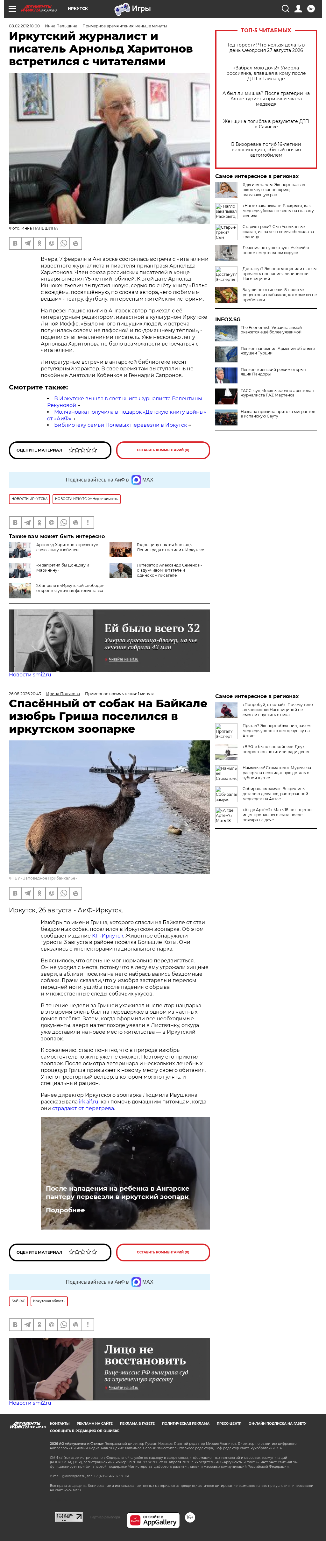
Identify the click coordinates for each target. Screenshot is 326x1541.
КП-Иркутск (107, 936)
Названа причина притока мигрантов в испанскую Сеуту (278, 414)
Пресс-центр (229, 1424)
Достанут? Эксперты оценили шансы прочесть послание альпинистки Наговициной (279, 273)
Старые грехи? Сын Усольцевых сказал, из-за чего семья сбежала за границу (278, 231)
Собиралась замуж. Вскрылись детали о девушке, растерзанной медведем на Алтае (275, 793)
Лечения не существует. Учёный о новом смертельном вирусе (276, 250)
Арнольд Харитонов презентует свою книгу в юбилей (68, 547)
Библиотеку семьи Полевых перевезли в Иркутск (120, 425)
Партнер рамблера (105, 1517)
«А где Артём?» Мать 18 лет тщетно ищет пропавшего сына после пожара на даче (277, 814)
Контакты (59, 1424)
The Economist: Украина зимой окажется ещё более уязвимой (271, 329)
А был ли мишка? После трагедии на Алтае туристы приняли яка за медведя (266, 99)
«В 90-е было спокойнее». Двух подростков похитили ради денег (276, 749)
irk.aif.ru (88, 1102)
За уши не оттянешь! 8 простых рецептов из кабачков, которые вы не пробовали (280, 294)
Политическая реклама (185, 1424)
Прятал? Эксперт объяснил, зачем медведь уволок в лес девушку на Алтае (276, 730)
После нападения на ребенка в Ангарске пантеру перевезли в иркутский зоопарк (117, 1193)
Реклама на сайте (95, 1424)
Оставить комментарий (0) (163, 450)
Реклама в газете (137, 1424)
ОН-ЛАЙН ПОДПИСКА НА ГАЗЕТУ (277, 1424)
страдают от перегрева (83, 1108)
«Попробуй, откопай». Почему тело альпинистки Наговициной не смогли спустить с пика (278, 709)
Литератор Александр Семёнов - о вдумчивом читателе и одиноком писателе (169, 570)
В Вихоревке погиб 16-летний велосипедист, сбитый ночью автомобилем (266, 150)
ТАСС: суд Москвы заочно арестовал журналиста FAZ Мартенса (277, 393)
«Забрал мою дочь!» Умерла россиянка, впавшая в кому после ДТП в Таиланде (266, 73)
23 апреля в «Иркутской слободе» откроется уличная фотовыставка (70, 588)
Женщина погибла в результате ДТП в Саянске (266, 124)
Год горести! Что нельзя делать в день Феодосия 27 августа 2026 (266, 47)
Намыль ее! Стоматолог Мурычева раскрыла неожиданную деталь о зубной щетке (277, 772)
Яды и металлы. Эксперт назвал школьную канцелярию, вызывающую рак (274, 189)
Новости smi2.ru (30, 675)
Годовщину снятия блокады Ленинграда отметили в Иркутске (170, 547)
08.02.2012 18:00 (24, 26)
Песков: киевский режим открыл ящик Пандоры (273, 371)
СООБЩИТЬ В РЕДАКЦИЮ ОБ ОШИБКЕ (84, 1431)
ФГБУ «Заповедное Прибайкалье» (43, 878)
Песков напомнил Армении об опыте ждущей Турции (278, 350)
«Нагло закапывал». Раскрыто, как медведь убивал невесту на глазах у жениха (278, 210)
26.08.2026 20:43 (25, 693)
